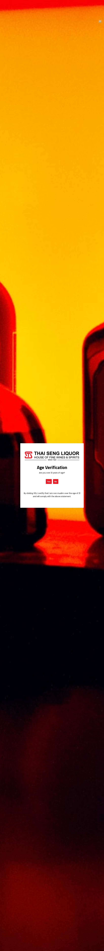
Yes (48, 481)
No (55, 481)
